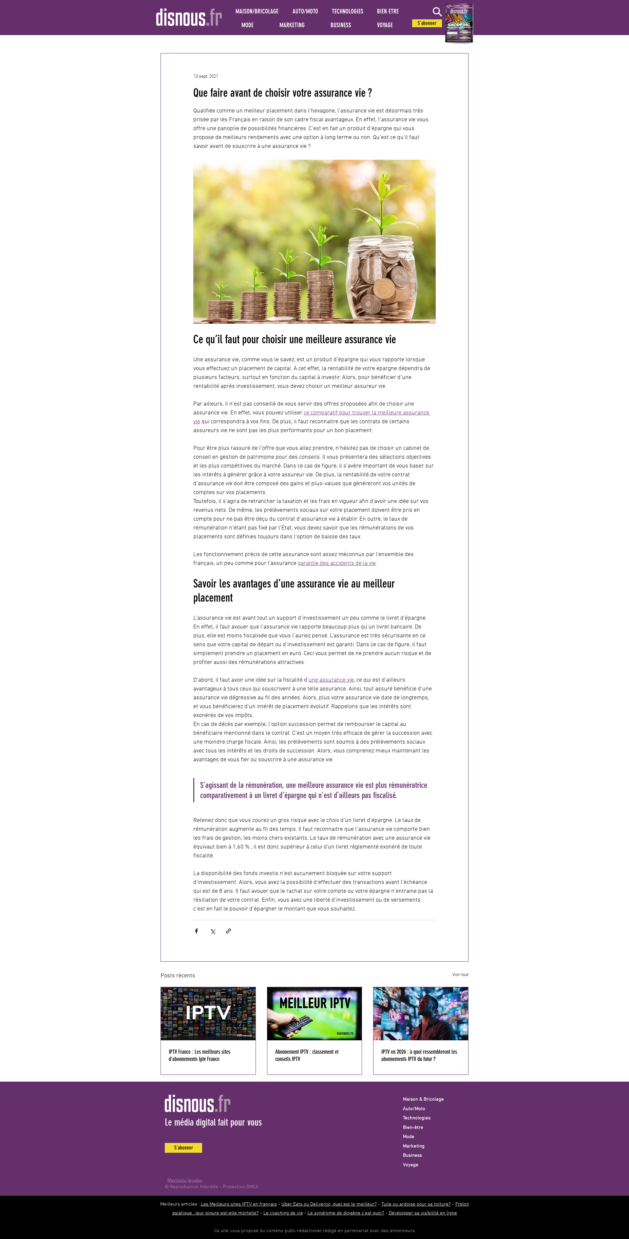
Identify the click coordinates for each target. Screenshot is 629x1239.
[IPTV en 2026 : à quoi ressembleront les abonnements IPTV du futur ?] (420, 1013)
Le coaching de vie (283, 1213)
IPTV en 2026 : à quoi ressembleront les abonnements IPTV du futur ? (419, 1055)
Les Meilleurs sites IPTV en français (239, 1204)
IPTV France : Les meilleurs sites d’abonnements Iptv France (199, 1055)
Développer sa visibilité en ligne (423, 1213)
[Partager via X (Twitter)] (212, 931)
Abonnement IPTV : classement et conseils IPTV (306, 1055)
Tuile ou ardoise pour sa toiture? (416, 1204)
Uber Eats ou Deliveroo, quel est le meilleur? (329, 1204)
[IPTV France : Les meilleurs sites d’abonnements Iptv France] (208, 1013)
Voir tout (460, 975)
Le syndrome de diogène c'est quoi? (346, 1213)
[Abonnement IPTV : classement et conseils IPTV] (314, 1013)
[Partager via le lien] (228, 931)
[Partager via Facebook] (196, 931)
